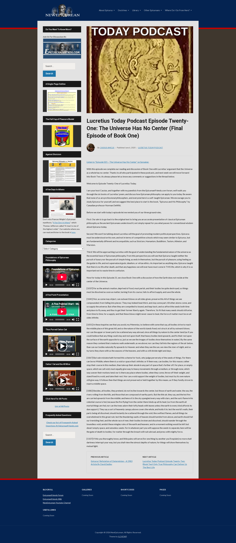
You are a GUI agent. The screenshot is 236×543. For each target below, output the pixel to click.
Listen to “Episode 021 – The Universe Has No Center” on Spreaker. (118, 162)
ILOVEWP (122, 536)
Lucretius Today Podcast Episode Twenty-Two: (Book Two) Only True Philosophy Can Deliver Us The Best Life (165, 464)
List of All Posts (62, 406)
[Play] (46, 285)
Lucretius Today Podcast (150, 148)
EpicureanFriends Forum (53, 495)
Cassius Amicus (107, 148)
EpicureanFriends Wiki (52, 499)
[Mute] (73, 285)
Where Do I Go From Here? (177, 10)
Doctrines (122, 10)
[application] (62, 277)
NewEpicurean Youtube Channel (57, 503)
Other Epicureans (152, 10)
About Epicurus (106, 10)
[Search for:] (62, 66)
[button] (62, 346)
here (73, 232)
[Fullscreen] (77, 285)
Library (135, 10)
